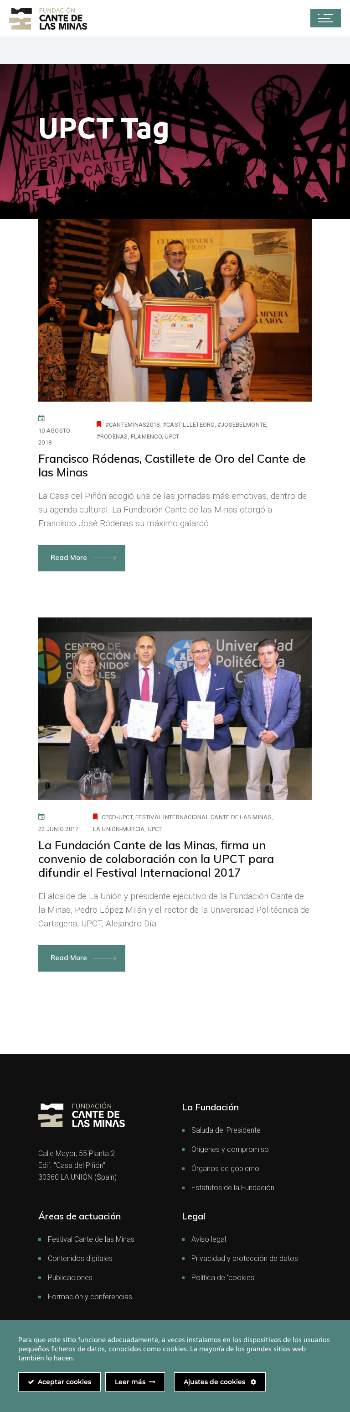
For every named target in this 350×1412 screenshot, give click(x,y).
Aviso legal (208, 1239)
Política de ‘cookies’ (223, 1277)
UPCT (172, 436)
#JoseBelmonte (241, 424)
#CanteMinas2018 (132, 424)
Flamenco (146, 436)
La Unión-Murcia (119, 829)
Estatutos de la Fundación (232, 1187)
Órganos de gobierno (225, 1168)
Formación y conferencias (90, 1296)
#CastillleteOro (189, 424)
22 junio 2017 (58, 829)
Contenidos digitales (80, 1258)
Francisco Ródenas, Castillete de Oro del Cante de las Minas (172, 465)
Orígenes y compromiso (230, 1149)
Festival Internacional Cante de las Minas (203, 817)
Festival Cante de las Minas (91, 1239)
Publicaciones (70, 1277)
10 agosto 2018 (54, 436)
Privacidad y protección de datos (244, 1258)
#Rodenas (112, 436)
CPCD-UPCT (117, 817)
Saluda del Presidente (226, 1130)
